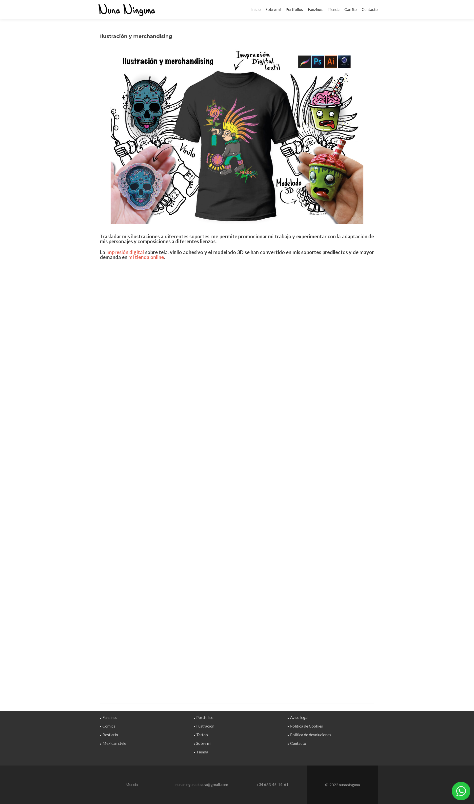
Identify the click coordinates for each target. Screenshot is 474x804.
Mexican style (114, 743)
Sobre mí (273, 9)
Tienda (333, 9)
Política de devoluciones (310, 734)
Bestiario (110, 734)
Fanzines (315, 9)
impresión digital (125, 252)
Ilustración (205, 726)
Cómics (108, 726)
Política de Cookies (306, 726)
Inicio (256, 9)
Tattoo (202, 734)
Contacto (370, 9)
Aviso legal (299, 717)
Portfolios (294, 9)
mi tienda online (146, 257)
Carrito (350, 9)
